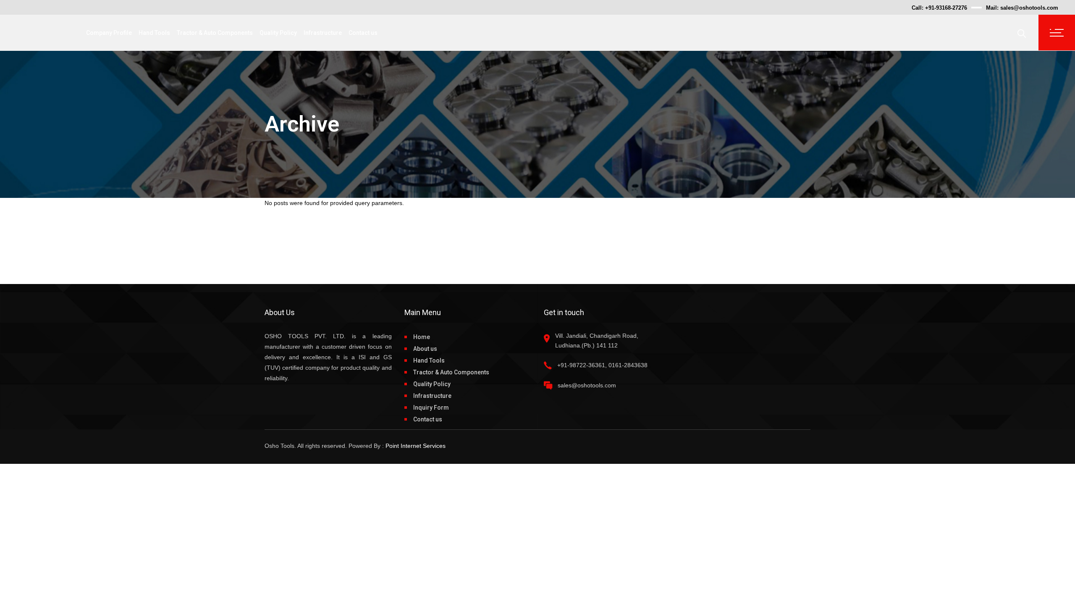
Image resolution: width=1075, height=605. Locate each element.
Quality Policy (432, 384)
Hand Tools (429, 360)
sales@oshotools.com (1029, 8)
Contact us (427, 419)
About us (425, 348)
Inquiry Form (431, 407)
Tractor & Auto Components (451, 372)
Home (421, 337)
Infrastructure (432, 395)
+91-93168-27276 (946, 8)
